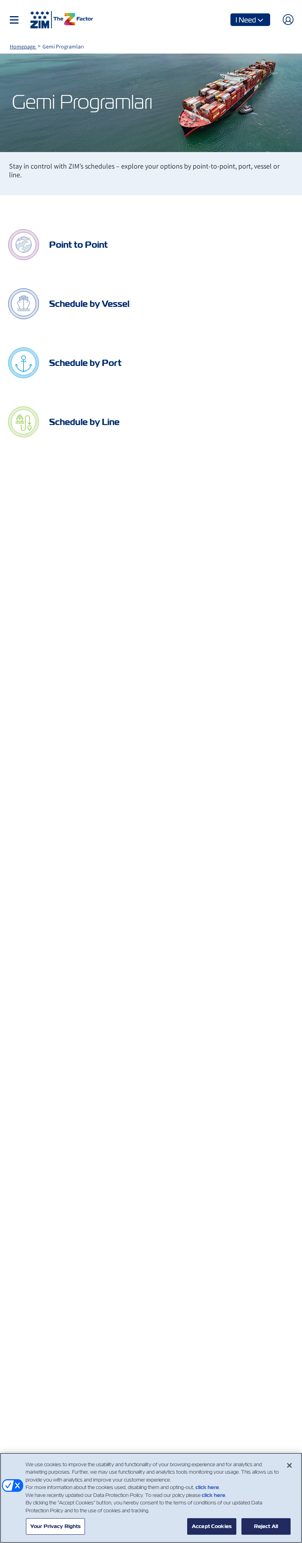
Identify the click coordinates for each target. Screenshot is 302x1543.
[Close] (289, 1465)
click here (207, 1487)
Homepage (23, 46)
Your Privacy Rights (55, 1526)
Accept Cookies (212, 1526)
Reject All (266, 1526)
